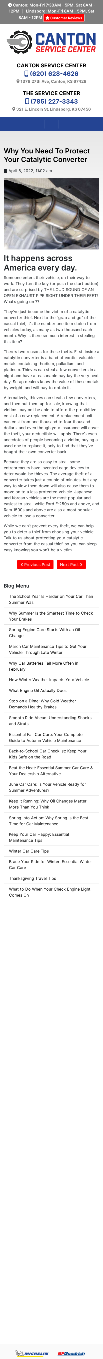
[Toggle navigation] (51, 124)
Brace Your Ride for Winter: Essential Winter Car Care (50, 864)
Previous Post (36, 564)
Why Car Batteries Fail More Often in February (43, 666)
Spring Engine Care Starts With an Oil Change (44, 632)
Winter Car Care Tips (29, 851)
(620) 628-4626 (54, 73)
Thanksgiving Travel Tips (32, 878)
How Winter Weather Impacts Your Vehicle (49, 679)
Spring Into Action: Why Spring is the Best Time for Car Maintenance (48, 820)
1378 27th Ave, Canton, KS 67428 (53, 81)
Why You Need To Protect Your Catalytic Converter (47, 155)
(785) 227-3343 (54, 101)
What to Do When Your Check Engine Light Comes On (49, 892)
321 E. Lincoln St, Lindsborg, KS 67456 (53, 109)
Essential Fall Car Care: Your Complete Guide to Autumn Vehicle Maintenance (45, 737)
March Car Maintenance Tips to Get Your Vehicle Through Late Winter (47, 649)
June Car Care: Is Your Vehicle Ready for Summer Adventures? (47, 787)
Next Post (70, 564)
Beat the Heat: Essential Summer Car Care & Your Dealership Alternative (51, 770)
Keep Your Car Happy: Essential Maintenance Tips (39, 837)
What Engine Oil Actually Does (37, 690)
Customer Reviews (66, 18)
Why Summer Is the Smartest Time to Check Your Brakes (51, 616)
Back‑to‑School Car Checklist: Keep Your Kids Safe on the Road (47, 753)
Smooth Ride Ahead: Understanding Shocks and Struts (50, 720)
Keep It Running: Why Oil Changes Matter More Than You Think (47, 803)
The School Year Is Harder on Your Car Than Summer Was (51, 599)
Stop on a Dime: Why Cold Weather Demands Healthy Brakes (42, 703)
